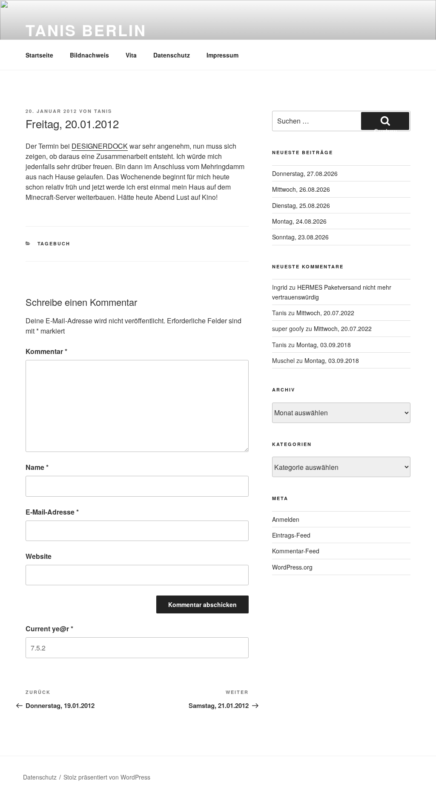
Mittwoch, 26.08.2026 (301, 189)
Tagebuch (54, 243)
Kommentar (46, 351)
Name (37, 467)
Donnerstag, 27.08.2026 (305, 173)
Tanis (103, 111)
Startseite (39, 55)
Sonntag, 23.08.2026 (300, 237)
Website (39, 556)
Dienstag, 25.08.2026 (301, 205)
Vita (131, 55)
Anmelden (285, 519)
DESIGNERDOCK (100, 146)
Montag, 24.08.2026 (299, 221)
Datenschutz (171, 55)
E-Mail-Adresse (52, 512)
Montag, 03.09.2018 (323, 344)
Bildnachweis (89, 55)
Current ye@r (49, 628)
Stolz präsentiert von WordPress (106, 777)
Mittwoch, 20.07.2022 (325, 312)
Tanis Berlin (86, 30)
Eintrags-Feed (291, 535)
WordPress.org (292, 567)
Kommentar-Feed (295, 551)
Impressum (222, 55)
